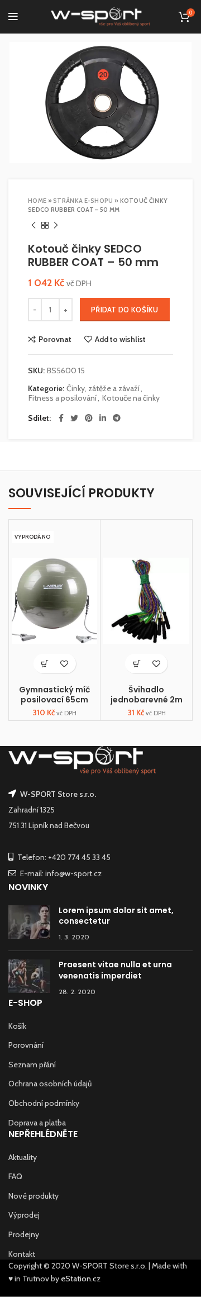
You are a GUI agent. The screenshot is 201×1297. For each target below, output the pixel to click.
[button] (136, 663)
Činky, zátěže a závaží (103, 388)
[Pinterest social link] (89, 418)
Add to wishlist (120, 339)
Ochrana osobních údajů (50, 1084)
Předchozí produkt (33, 225)
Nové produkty (33, 1196)
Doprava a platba (37, 1123)
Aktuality (22, 1157)
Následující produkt (55, 225)
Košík (17, 1026)
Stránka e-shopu (83, 201)
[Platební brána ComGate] (12, 1291)
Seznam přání (32, 1065)
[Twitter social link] (74, 418)
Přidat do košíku (125, 309)
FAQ (15, 1176)
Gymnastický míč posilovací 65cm (54, 694)
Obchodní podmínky (43, 1103)
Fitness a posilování (62, 398)
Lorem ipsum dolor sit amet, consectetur (116, 916)
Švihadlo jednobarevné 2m (147, 694)
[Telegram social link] (116, 418)
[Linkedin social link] (102, 418)
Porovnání (26, 1045)
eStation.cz (80, 1279)
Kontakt (21, 1254)
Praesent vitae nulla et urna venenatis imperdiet (115, 970)
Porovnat (55, 339)
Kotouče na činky (131, 398)
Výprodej (24, 1215)
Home (37, 201)
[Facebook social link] (61, 418)
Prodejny (23, 1234)
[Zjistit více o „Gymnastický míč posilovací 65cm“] (45, 663)
